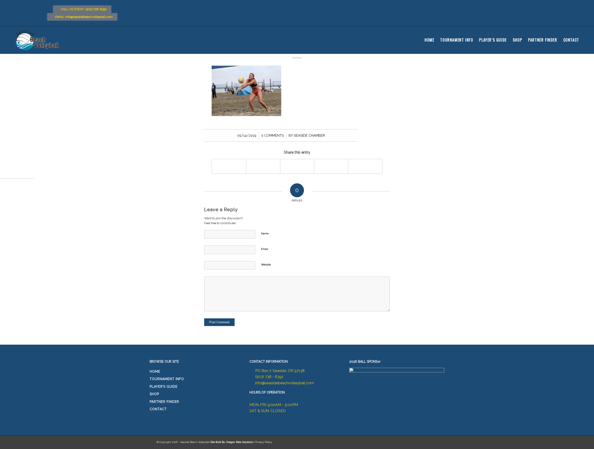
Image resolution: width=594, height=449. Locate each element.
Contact (158, 409)
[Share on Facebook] (229, 166)
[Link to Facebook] (555, 5)
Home (155, 371)
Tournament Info (167, 379)
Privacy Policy (263, 442)
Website (266, 264)
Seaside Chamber (309, 135)
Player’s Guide (164, 386)
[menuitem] (429, 40)
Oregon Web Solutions (239, 442)
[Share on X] (263, 166)
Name (264, 233)
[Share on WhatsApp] (297, 166)
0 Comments (272, 135)
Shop (154, 394)
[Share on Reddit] (365, 166)
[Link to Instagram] (564, 5)
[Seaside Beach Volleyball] (37, 40)
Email (264, 249)
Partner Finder (164, 402)
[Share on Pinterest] (331, 166)
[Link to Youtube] (573, 5)
